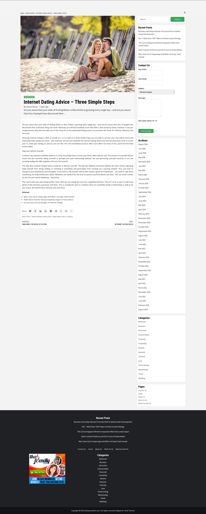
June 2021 (142, 301)
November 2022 (144, 262)
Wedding (141, 378)
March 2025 (142, 175)
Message (141, 98)
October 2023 (143, 227)
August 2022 (143, 275)
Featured (142, 339)
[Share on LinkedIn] (40, 211)
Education (142, 330)
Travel (140, 374)
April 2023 (142, 253)
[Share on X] (35, 211)
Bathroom (142, 322)
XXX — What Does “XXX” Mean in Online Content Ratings (159, 38)
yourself (69, 217)
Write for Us (142, 400)
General (141, 348)
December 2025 (144, 161)
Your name (142, 69)
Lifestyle (141, 356)
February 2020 (143, 305)
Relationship (143, 369)
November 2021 (144, 292)
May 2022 (141, 279)
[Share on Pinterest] (51, 211)
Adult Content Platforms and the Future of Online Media (160, 50)
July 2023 (141, 240)
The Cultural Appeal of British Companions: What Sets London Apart (158, 44)
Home (140, 394)
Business (141, 326)
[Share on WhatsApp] (46, 211)
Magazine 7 (120, 510)
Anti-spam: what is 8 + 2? (147, 121)
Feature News (143, 335)
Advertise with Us (144, 403)
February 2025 (143, 179)
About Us (141, 397)
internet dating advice (44, 217)
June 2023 (142, 244)
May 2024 (141, 205)
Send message (146, 131)
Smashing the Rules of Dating (34, 223)
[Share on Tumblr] (61, 211)
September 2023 (144, 231)
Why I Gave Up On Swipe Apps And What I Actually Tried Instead (49, 196)
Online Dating (29, 97)
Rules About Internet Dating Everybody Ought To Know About (48, 199)
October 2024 (143, 188)
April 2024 (142, 209)
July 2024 (141, 196)
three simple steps (59, 217)
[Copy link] (71, 211)
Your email (142, 79)
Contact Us (142, 390)
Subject (141, 88)
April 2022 (142, 283)
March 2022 (142, 288)
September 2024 (144, 192)
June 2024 (142, 201)
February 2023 (143, 257)
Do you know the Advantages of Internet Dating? (43, 202)
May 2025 (141, 170)
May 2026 (141, 157)
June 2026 (142, 153)
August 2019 (143, 309)
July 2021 (141, 296)
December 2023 (144, 218)
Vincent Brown (32, 107)
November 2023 (144, 222)
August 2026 (143, 144)
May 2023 (141, 248)
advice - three (31, 217)
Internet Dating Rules (124, 223)
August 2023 (143, 235)
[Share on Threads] (66, 211)
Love (140, 361)
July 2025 (141, 166)
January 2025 (143, 183)
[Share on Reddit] (56, 211)
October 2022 (143, 266)
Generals (141, 352)
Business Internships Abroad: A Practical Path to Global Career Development (159, 32)
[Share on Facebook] (30, 211)
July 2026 (141, 149)
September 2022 (144, 270)
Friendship (142, 343)
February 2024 (143, 214)
